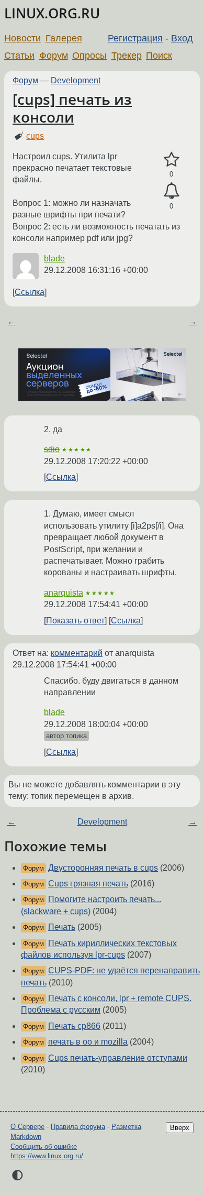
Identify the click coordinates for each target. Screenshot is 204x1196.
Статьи (19, 55)
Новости (22, 38)
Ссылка (29, 292)
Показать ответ (75, 620)
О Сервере (27, 1127)
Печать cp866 (74, 1026)
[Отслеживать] (171, 191)
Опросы (89, 55)
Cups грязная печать (88, 883)
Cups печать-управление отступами (117, 1058)
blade (54, 258)
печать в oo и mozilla (88, 1041)
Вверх (179, 1128)
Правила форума (78, 1127)
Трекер (126, 55)
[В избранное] (171, 159)
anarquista (63, 592)
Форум (53, 55)
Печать (61, 927)
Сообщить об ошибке (43, 1146)
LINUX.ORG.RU (52, 13)
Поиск (159, 55)
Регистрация (135, 38)
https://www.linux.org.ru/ (46, 1156)
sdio (52, 449)
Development (75, 80)
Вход (182, 38)
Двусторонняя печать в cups (103, 867)
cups (35, 135)
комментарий (77, 653)
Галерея (64, 38)
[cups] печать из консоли (72, 108)
